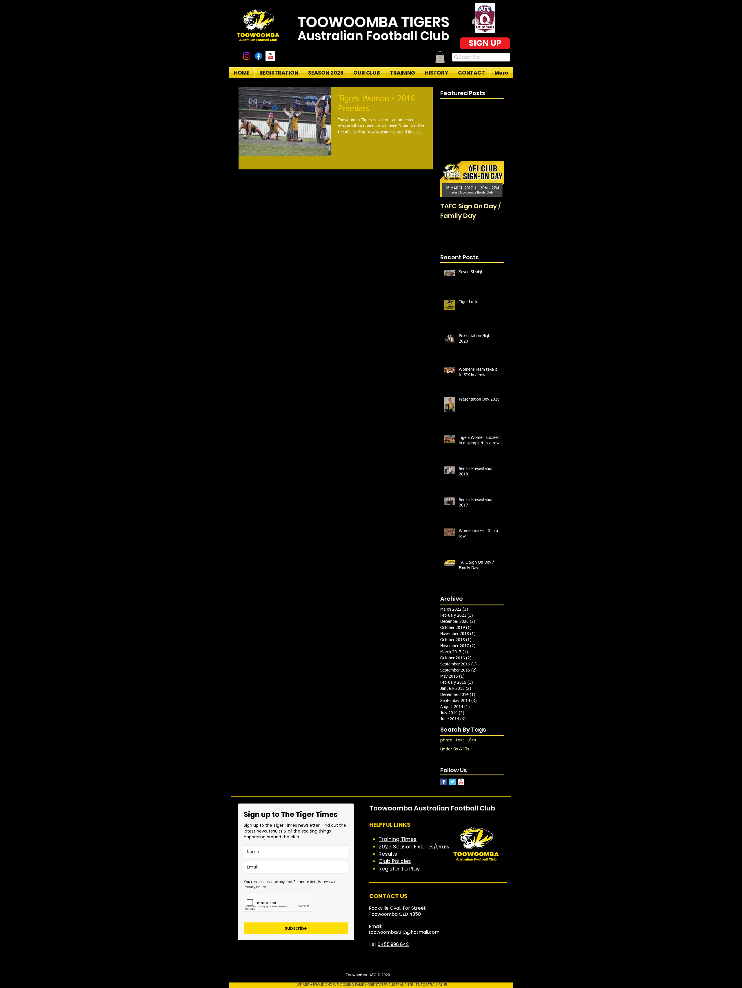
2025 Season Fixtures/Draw (414, 846)
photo (446, 740)
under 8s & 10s (454, 749)
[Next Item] (494, 178)
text (460, 740)
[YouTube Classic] (461, 782)
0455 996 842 (393, 944)
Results (388, 853)
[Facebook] (258, 56)
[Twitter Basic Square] (452, 782)
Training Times (398, 839)
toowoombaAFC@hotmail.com (404, 932)
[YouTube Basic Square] (270, 56)
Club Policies (395, 861)
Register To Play (399, 868)
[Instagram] (247, 56)
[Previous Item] (449, 178)
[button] (440, 57)
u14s (472, 740)
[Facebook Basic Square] (443, 782)
